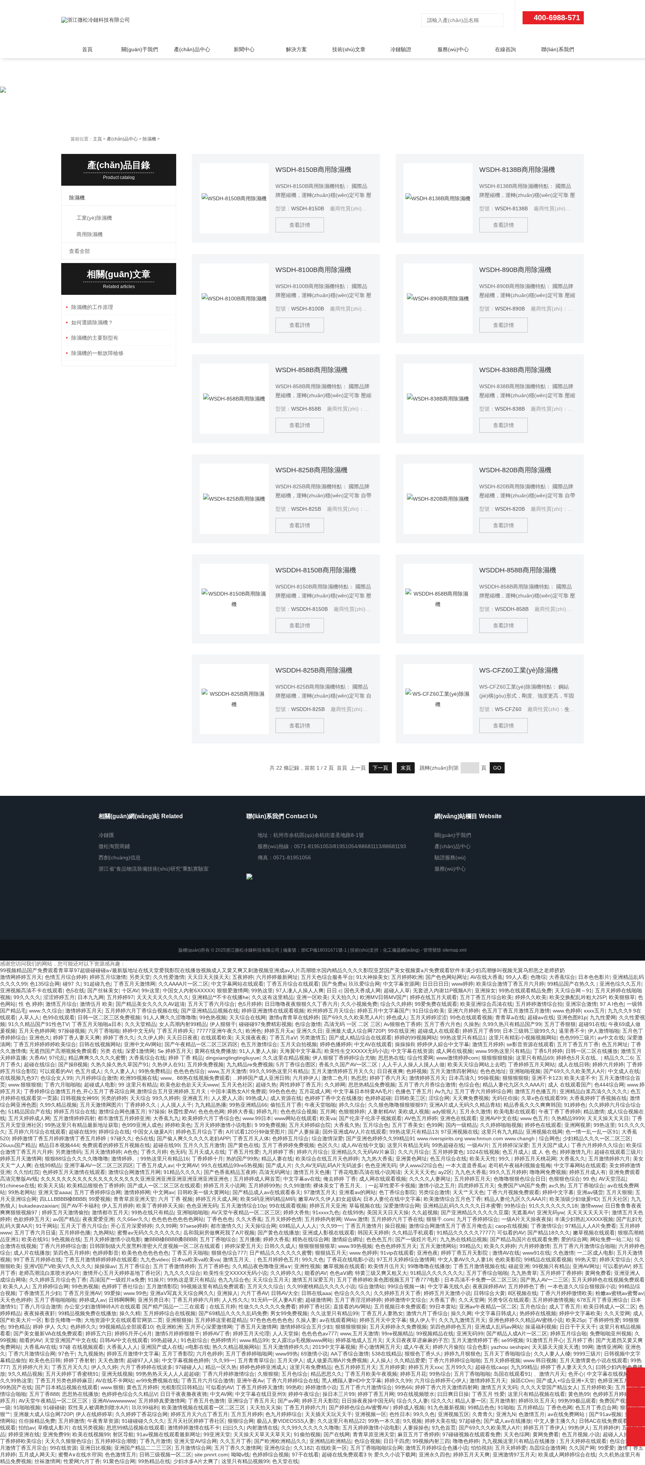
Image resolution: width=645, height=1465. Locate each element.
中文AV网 (221, 1394)
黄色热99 (579, 1394)
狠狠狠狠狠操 (497, 1058)
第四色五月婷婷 (71, 1253)
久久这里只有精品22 (341, 1421)
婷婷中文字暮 (558, 1192)
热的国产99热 (242, 1159)
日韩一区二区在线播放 (591, 1051)
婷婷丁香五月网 (376, 1394)
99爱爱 (606, 1448)
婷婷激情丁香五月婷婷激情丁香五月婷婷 (60, 1138)
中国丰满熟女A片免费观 (238, 1091)
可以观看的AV (56, 1071)
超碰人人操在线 (621, 1434)
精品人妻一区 (470, 1401)
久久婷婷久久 (286, 1273)
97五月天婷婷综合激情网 (406, 1259)
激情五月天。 (238, 1259)
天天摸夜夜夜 (251, 1038)
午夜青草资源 (103, 1421)
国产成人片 (279, 1165)
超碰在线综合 (39, 1064)
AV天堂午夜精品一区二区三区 (245, 1212)
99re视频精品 (397, 1333)
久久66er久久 (133, 1219)
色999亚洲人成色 (142, 1125)
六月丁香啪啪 (103, 1031)
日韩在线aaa (316, 1293)
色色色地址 (493, 1071)
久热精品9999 (567, 1118)
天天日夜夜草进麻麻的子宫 (417, 1340)
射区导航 (123, 1434)
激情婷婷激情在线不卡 (194, 1428)
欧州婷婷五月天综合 (330, 1011)
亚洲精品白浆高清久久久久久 (593, 1091)
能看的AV (316, 1273)
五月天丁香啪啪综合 (507, 1354)
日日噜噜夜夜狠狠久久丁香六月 (301, 1004)
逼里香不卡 (572, 1031)
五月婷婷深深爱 (510, 1145)
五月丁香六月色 (442, 1024)
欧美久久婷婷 (499, 1246)
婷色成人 (396, 1017)
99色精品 (19, 1327)
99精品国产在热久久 (571, 984)
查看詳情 (299, 225)
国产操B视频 (73, 1064)
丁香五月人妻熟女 (382, 1313)
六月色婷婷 (209, 1354)
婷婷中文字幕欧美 (580, 1313)
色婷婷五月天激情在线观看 (74, 1172)
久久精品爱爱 (410, 1360)
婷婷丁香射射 (79, 1360)
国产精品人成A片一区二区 (516, 1333)
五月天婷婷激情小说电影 (223, 1125)
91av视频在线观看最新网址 (168, 1434)
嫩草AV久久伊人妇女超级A (329, 1199)
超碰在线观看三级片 (617, 1152)
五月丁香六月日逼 (35, 1233)
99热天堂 (585, 1259)
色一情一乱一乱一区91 (591, 1132)
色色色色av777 (319, 1333)
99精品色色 (481, 1407)
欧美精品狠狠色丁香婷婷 (95, 1186)
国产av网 (288, 1401)
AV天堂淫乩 (612, 1179)
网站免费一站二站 (611, 1239)
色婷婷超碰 (378, 1098)
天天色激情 (111, 1360)
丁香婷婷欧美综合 (21, 1441)
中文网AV (187, 1165)
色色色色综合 (189, 1071)
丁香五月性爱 (243, 1152)
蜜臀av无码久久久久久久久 (148, 1233)
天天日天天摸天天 (208, 977)
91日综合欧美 (428, 1011)
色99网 (434, 1125)
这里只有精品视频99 (245, 1461)
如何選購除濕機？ (92, 322)
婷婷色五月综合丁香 (199, 1132)
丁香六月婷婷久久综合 (597, 1145)
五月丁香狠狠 (560, 1024)
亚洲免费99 (56, 1434)
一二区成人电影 (595, 1253)
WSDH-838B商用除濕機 (515, 370)
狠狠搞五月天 (330, 1253)
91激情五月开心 (545, 1340)
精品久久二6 (618, 1058)
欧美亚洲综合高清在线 (486, 1004)
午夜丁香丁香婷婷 (559, 1112)
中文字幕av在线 (301, 1179)
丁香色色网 (559, 1407)
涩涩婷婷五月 (59, 997)
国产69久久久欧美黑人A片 (352, 1017)
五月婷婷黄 (392, 1367)
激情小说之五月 (436, 1186)
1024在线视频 (483, 1152)
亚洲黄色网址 (411, 1159)
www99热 (286, 1354)
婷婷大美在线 (440, 1421)
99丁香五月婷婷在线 (37, 1259)
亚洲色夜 (427, 1253)
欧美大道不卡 (580, 1078)
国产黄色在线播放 (278, 1233)
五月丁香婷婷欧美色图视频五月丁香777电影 (389, 1280)
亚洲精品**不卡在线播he (220, 997)
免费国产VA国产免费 (522, 1186)
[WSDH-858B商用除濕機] (234, 399)
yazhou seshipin (510, 1347)
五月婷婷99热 (264, 1186)
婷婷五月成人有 (587, 1172)
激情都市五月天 (110, 1212)
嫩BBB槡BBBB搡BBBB (170, 1239)
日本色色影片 (594, 977)
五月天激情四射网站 (453, 1071)
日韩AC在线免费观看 (603, 1421)
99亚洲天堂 (216, 1434)
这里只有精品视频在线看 (536, 1394)
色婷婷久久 (83, 1327)
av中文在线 (611, 1038)
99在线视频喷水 (415, 1394)
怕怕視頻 (481, 1448)
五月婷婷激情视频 (553, 1300)
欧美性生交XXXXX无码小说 (356, 1051)
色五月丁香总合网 (596, 1407)
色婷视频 (416, 1071)
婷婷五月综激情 (108, 977)
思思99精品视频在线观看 (135, 1428)
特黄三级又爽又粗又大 (381, 1273)
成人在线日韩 (573, 1064)
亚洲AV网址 (586, 1266)
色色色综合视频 (298, 1112)
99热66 (403, 1387)
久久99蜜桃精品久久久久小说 (321, 1286)
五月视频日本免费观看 (400, 1307)
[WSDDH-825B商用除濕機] (234, 699)
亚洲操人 (227, 1293)
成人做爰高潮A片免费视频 (336, 1360)
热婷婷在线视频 (538, 1313)
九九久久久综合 (182, 1273)
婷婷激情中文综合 (405, 1300)
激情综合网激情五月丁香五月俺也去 (450, 1226)
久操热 (471, 1024)
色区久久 (327, 1145)
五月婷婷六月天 (30, 1367)
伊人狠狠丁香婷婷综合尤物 (343, 1058)
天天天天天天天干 (588, 1212)
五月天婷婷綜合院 (310, 1125)
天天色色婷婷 (15, 1300)
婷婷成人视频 (408, 1407)
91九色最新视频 (446, 1407)
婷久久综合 (352, 1105)
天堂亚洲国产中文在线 (70, 1340)
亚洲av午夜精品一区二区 (488, 1307)
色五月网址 (615, 1044)
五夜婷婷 (242, 977)
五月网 (328, 1112)
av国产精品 (66, 1219)
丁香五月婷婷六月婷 (195, 1300)
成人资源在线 (286, 1098)
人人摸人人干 (176, 1105)
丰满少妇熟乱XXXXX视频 (584, 1219)
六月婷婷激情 (534, 1246)
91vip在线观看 (397, 1253)
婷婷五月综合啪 (568, 1333)
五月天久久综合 (265, 1286)
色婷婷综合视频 (270, 1455)
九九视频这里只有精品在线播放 (519, 1441)
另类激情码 (68, 1152)
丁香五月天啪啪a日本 (97, 1024)
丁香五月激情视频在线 (479, 1266)
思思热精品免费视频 (371, 1085)
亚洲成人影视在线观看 (328, 1233)
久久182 (303, 1448)
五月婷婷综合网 (50, 1286)
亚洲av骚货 (590, 1192)
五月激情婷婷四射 (74, 1118)
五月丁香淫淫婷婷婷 (357, 1300)
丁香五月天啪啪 (190, 1253)
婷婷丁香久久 (118, 1038)
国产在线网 (337, 1434)
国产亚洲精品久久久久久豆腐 (475, 1212)
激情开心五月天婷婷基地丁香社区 (121, 1273)
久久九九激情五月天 (462, 1320)
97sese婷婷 (194, 1226)
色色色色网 (211, 1112)
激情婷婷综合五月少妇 (306, 1327)
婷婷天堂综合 (615, 1259)
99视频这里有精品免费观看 (212, 1286)
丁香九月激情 (155, 1441)
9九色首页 (444, 1428)
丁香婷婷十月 (207, 1159)
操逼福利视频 (541, 1327)
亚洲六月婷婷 (463, 1011)
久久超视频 (425, 1212)
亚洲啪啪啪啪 (192, 1212)
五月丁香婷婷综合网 (97, 1192)
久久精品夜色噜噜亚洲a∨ (261, 1266)
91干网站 (46, 1226)
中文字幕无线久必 (449, 1286)
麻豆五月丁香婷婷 (418, 1434)
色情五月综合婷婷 (66, 977)
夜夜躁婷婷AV (489, 1286)
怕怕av (27, 1428)
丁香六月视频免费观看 (513, 1192)
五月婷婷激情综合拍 (539, 1004)
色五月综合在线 (448, 1159)
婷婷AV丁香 (216, 1333)
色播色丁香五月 (413, 1091)
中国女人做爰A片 (153, 1132)
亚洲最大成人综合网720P (355, 1031)
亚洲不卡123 (546, 1078)
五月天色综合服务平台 (327, 977)
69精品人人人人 (298, 1226)
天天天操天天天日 (608, 1118)
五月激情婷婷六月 (609, 1159)
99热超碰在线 (448, 1145)
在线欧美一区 (331, 1448)
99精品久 (470, 1246)
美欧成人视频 (413, 1112)
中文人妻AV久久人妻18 (465, 1259)
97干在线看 (305, 1455)
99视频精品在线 (435, 1333)
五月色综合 (533, 1307)
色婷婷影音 (106, 1253)
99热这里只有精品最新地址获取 (82, 1125)
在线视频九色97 (18, 1078)
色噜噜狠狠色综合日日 (519, 1179)
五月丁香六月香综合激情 (427, 1085)
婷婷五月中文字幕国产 (383, 1011)
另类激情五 (313, 1038)
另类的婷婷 (114, 1098)
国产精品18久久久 (548, 1233)
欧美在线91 (35, 1239)
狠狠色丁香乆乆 (423, 1354)
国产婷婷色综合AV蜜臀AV (359, 1407)
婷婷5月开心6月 (133, 1333)
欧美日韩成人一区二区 (609, 1307)
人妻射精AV (381, 1112)
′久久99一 (331, 1226)
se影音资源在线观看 (530, 1044)
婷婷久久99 (397, 1381)
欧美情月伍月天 (386, 1266)
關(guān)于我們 (139, 49)
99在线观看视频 (287, 1206)
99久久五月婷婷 (508, 1172)
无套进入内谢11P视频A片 (442, 990)
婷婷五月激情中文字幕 (133, 1354)
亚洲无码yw (550, 1212)
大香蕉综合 (562, 977)
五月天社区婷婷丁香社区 (196, 1421)
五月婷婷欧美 (596, 1387)
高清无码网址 (274, 1172)
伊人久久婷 (104, 1367)
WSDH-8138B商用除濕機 (517, 169)
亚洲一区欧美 (312, 997)
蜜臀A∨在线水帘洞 (80, 1455)
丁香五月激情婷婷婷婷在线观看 (100, 1259)
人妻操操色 (416, 1428)
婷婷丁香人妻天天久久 (566, 1367)
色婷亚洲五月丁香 (618, 1381)
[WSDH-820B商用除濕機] (438, 499)
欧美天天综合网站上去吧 (476, 1064)
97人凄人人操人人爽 (300, 990)
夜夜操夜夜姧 (39, 1313)
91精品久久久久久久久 (436, 1273)
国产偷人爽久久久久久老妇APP (193, 1138)
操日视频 (395, 1226)
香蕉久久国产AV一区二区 (349, 1064)
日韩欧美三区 (410, 1098)
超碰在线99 (82, 1132)
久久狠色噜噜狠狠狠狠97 (397, 1105)
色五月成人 (88, 1071)
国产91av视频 (605, 1414)
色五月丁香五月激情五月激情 (516, 1011)
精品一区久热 (221, 1367)
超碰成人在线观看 (438, 1031)
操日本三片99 (338, 1394)
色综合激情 (308, 1024)
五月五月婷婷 (246, 1414)
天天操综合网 (260, 1226)
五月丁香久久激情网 (237, 1448)
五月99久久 (458, 1367)
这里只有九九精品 (502, 1132)
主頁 (97, 139)
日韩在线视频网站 (100, 1044)
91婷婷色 (575, 1105)
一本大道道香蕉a (465, 1165)
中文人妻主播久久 (555, 1421)
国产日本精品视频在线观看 (66, 1387)
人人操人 (380, 1360)
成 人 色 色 (544, 1152)
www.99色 (135, 1293)
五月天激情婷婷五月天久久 (342, 1071)
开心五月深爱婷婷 (131, 1226)
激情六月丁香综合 (427, 1313)
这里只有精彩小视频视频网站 (523, 1038)
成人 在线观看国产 (569, 1085)
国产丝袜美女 (103, 990)
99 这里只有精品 (137, 1085)
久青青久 (482, 1414)
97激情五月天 (320, 1192)
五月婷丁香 (580, 1340)
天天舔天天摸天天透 (555, 1347)
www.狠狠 (112, 1387)
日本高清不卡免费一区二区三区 (480, 1280)
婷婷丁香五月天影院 (465, 1253)
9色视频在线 (66, 1239)
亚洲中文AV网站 (143, 1044)
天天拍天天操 (265, 1407)
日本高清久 (462, 1078)
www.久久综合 (45, 1011)
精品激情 (593, 1112)
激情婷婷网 (137, 1192)
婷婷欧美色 (178, 1125)
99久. (505, 1159)
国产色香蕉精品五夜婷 (230, 1172)
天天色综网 (517, 1434)
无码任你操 (505, 1098)
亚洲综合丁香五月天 (251, 1401)
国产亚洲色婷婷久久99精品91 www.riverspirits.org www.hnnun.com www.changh (441, 1138)
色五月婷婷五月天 (355, 1367)
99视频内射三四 (431, 1441)
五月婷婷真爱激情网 (161, 1401)
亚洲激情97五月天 (514, 1455)
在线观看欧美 (216, 1038)
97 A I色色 (612, 1004)
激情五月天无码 (499, 1387)
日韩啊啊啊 (122, 1300)
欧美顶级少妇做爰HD (574, 1199)
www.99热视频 (355, 1246)
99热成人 (256, 1098)
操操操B (404, 1044)
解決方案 (296, 49)
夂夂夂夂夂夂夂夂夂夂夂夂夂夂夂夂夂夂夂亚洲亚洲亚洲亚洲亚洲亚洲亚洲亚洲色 (135, 1179)
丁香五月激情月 (363, 1226)
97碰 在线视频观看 (81, 1347)
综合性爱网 (420, 1058)
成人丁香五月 (564, 1307)
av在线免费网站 (567, 1414)
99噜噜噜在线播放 (429, 1266)
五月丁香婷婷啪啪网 (248, 1354)
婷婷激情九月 (575, 1152)
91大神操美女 (372, 977)
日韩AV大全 (284, 1293)
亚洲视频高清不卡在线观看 (31, 990)
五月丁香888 (44, 1394)
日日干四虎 (396, 1441)
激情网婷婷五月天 (21, 977)
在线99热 (353, 1212)
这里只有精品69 (534, 1058)
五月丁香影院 (177, 1354)
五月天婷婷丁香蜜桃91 (72, 1374)
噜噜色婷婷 (466, 1441)
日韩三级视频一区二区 (165, 1455)
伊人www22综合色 (421, 1165)
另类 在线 (111, 1051)
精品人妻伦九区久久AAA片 (514, 1085)
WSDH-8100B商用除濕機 (313, 269)
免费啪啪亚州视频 (611, 1333)
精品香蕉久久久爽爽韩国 (532, 1105)
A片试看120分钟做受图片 (255, 1132)
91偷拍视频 (307, 1434)
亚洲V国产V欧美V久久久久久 (57, 1266)
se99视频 (512, 1340)
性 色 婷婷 (31, 1004)
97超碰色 (470, 1421)
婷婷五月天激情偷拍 (65, 1212)
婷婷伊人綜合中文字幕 (443, 1044)
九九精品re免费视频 (250, 1064)
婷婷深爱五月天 (243, 1246)
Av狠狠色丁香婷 (402, 1024)
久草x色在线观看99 (543, 1098)
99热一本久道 (384, 1421)
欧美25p (575, 1320)
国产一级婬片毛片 (416, 1239)
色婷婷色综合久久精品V (129, 1394)
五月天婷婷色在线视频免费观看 (608, 1280)
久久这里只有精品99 (334, 1313)
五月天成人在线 (206, 1152)
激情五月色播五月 (536, 1091)
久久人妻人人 (119, 1071)
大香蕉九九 (166, 1118)
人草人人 (29, 1017)
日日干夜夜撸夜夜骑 (183, 1394)
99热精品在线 (154, 1461)
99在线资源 (63, 1448)
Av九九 (443, 1091)
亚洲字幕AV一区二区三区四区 (98, 1165)
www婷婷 (462, 984)
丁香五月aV (283, 1038)
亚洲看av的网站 (357, 1192)
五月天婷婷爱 (510, 1448)
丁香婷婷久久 (141, 1105)
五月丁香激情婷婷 (174, 1266)
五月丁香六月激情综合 (366, 1387)
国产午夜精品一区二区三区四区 (201, 1044)
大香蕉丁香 (442, 1300)
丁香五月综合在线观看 (293, 984)
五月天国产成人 (550, 1145)
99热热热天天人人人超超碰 (167, 1374)
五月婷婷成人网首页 (256, 1179)
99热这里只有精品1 (463, 1038)
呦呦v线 (240, 1455)
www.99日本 (257, 1118)
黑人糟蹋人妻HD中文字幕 (351, 1381)
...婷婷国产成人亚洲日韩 (261, 1078)
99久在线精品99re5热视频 (232, 1165)
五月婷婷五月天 (472, 1179)
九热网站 (103, 1233)
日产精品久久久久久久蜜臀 (280, 1253)
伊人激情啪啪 (603, 1031)
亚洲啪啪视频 (524, 1071)
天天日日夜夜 (182, 1038)
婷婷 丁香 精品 (185, 1058)
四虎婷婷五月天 (476, 1186)
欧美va (328, 1118)
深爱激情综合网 (401, 1206)
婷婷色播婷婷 (335, 1044)
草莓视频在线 (364, 1206)
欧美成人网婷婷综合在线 (567, 1455)
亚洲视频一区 (370, 1414)
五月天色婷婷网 (37, 1031)
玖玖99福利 (145, 1407)
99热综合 (515, 1206)
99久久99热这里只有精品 (278, 1071)
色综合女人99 (56, 1078)
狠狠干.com (440, 1219)
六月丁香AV (254, 1293)
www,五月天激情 (227, 1071)
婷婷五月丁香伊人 (544, 1428)
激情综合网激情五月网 (134, 1172)
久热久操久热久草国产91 (120, 1064)
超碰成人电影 (99, 1085)
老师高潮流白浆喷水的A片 (49, 1273)
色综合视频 (367, 1441)
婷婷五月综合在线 (75, 1112)
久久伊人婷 (150, 1038)
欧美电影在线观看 (515, 1112)
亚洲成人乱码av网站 (498, 1327)
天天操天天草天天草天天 (262, 1434)
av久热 (557, 1186)
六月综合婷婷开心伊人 (440, 1381)
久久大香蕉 (249, 1219)
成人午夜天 (416, 1347)
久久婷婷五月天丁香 (397, 1293)
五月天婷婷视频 (502, 1360)
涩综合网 (439, 1098)
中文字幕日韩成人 (496, 1313)
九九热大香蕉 (377, 1159)
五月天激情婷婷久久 (285, 1347)
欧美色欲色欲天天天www (189, 1085)
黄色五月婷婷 (142, 1387)
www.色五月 (534, 1118)
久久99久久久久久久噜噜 (310, 1428)
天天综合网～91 (573, 990)
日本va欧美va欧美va (196, 1259)
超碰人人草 (397, 990)
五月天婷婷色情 (283, 1219)
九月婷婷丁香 (278, 1152)
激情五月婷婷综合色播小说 (436, 1448)
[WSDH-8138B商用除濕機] (438, 198)
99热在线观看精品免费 (525, 990)
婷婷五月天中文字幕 (382, 1320)
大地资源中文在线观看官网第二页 (123, 1320)
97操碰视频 (71, 1031)
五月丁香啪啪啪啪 (55, 1300)
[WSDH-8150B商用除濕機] (234, 198)
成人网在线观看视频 (382, 1179)
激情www (591, 1206)
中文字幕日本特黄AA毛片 (362, 1091)
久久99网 (166, 1226)
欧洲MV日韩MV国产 (383, 997)
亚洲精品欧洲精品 (330, 1441)
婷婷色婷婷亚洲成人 (263, 1367)
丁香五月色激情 (206, 1401)
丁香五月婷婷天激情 (259, 1387)
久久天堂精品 (140, 1024)
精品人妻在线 (277, 1159)
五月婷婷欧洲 (407, 977)
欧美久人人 (16, 1286)
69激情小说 (314, 1354)
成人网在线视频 (454, 1051)
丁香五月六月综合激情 (207, 1381)
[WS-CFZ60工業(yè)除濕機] (438, 699)
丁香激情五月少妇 (39, 1293)
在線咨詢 (505, 49)
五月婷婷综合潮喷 (116, 1441)
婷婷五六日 (98, 1333)
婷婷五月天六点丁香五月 (199, 1414)
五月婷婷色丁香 (526, 1286)
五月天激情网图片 (101, 1105)
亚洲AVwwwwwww (113, 1401)
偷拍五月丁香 (286, 1105)
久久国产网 (582, 1448)
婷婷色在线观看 (543, 1125)
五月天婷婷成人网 (29, 1118)
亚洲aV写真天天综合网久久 (182, 1293)
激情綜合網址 (347, 1239)
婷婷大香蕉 (240, 1112)
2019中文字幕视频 (334, 1347)
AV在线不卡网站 (114, 1381)
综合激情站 (371, 1286)
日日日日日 (436, 984)
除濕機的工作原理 (92, 307)
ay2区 (445, 1172)
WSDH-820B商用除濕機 (515, 470)
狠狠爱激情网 (232, 990)
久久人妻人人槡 (552, 1354)
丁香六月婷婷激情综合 (228, 1374)
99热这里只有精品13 (413, 1132)
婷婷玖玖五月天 (536, 1401)
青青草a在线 (509, 1017)
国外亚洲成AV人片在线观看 (354, 1132)
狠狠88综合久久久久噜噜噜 (76, 1159)
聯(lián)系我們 (557, 49)
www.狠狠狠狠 (24, 1085)
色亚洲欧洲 (169, 1327)
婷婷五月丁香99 (481, 1031)
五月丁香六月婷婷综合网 (483, 1091)
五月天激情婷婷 (102, 1152)
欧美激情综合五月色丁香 (452, 1199)
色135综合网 (45, 984)
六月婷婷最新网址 (277, 977)
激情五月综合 (61, 1004)
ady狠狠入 (444, 1112)
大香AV (37, 1058)
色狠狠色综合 (564, 1179)
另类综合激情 (434, 1192)
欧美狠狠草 (622, 997)
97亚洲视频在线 (459, 1132)
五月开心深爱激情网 (208, 1327)
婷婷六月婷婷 (608, 1064)
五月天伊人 (290, 1360)
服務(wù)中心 (453, 49)
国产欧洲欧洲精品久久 (280, 1441)
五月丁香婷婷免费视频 (288, 1145)
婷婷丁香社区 (314, 1307)
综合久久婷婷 (396, 1004)
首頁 (87, 49)
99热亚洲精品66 (248, 1105)
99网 (587, 1347)
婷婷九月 (266, 1112)
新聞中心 (244, 49)
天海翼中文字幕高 (300, 1051)
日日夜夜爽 (390, 1071)
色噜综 (538, 977)
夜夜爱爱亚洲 (98, 1219)
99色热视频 (212, 1017)
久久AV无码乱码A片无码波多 (328, 1165)
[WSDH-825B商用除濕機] (234, 499)
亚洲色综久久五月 (620, 984)
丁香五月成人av (154, 1165)
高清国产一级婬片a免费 (117, 1280)
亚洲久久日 (309, 1031)
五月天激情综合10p (243, 1206)
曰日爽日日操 (453, 1394)
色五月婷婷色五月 (278, 1259)
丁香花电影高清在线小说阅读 (367, 1172)
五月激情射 (502, 1401)
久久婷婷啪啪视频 (501, 1125)
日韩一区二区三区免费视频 (109, 1017)
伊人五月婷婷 (117, 1206)
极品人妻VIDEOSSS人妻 (285, 1421)
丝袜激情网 (47, 1461)
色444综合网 (609, 1085)
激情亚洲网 (609, 1347)
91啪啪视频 (26, 1407)
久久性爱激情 (168, 977)
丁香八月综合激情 (40, 1307)
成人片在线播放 (31, 1253)
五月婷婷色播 (74, 1233)
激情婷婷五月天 (83, 1011)
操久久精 (129, 1313)
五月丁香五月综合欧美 (486, 997)
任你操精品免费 (37, 1421)
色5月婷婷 (250, 1004)
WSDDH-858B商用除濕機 (517, 570)
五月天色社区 (237, 1085)
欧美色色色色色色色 (145, 1253)
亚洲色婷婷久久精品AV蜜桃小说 (526, 1320)
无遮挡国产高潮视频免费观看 (63, 1051)
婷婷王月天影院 (320, 1401)
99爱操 (112, 1293)
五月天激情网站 (438, 1246)
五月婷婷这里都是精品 (221, 1320)
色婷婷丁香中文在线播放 (333, 1098)
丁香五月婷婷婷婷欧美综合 (44, 1044)
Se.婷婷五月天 (174, 1051)
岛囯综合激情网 (547, 1448)
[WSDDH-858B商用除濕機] (438, 599)
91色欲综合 (194, 1340)
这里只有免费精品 (310, 1367)
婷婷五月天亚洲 (327, 1206)
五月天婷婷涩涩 (428, 1017)
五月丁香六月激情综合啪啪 (584, 1246)
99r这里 (150, 990)
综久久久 (441, 1401)
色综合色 (469, 1085)
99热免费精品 (154, 1071)
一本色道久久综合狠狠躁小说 (582, 1286)
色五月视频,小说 (581, 1434)
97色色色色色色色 (271, 1320)
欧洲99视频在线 (139, 1078)
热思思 (359, 1078)
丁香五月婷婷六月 (305, 1407)
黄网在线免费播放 (215, 1051)
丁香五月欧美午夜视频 (371, 1374)
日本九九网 (91, 997)
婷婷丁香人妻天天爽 (76, 1038)
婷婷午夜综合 (304, 1394)
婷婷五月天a (278, 1031)
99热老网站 (21, 1192)
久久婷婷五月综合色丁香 (58, 1280)
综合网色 (549, 1138)
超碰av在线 (540, 1017)
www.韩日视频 (540, 1360)
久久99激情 (296, 1186)
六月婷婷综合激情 (96, 1078)
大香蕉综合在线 (147, 1058)
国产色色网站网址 (446, 977)
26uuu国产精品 (18, 1145)
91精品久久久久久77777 (465, 1233)
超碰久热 (266, 1085)
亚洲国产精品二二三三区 (143, 1448)
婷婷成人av (92, 1300)
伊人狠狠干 (223, 1024)
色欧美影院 (508, 1259)
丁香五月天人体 (251, 1138)
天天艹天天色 (468, 1192)
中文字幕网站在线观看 (237, 984)
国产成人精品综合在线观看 (360, 1038)
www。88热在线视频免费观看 (195, 1078)
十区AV (130, 990)
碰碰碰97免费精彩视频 (265, 1024)
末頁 (406, 768)
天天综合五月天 (270, 1280)
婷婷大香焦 (296, 1212)
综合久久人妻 (412, 1401)
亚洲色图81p (572, 1017)
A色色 (131, 1152)
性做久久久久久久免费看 (267, 1307)
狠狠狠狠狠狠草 (317, 1246)
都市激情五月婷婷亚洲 (124, 1118)
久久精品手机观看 (413, 1233)
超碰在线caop (491, 1367)
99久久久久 (26, 997)
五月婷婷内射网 (323, 1219)
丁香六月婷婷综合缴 (63, 1246)
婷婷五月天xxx (425, 1367)
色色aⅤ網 (341, 1273)
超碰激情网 (318, 1300)
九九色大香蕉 (470, 1172)
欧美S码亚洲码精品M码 (267, 1199)
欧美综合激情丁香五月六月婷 (510, 984)
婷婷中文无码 (138, 1031)
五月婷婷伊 (606, 1428)
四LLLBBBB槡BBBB (63, 1199)
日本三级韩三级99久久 (529, 1031)
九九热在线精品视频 (463, 1239)
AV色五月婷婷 (421, 1118)
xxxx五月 (594, 1011)
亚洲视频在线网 (544, 1132)
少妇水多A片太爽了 (195, 1461)
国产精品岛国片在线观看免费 (524, 1239)
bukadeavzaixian (38, 1206)
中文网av (163, 1192)
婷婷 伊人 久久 (50, 1327)
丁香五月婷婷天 (175, 1031)
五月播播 (249, 1239)
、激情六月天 (549, 1374)
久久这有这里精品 (272, 997)
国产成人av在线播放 (507, 1421)
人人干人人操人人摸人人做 (413, 1064)
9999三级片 (587, 1354)
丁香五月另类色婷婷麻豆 (64, 1381)
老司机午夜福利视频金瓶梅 (519, 1165)
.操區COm (521, 1381)
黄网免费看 (598, 1273)
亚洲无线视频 (117, 1374)
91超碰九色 (97, 984)
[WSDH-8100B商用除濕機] (234, 298)
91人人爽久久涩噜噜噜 (169, 1017)
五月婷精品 (530, 1407)
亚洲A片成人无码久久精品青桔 (465, 1105)
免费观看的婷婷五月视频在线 (116, 1145)
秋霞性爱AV (181, 1112)
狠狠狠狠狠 (515, 1078)
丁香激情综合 (546, 1226)
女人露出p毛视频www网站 (302, 1340)
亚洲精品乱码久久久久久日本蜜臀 (462, 1206)
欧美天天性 (483, 1159)
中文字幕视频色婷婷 (185, 1360)
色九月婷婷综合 (283, 1414)
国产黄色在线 (243, 1145)
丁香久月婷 (154, 1152)
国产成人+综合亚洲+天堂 (565, 1381)
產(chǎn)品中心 (192, 49)
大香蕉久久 (572, 1159)
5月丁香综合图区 (296, 1064)
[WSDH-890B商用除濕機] (438, 298)
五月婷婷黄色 (448, 1152)
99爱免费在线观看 (436, 1004)
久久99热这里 (16, 1381)
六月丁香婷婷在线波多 (146, 1367)
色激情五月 (531, 1414)
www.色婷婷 (567, 1011)
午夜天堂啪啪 (320, 1105)
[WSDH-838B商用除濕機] (438, 399)
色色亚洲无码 (380, 1165)
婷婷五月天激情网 (21, 1159)
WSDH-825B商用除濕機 (311, 470)
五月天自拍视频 (298, 1044)
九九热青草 (524, 1273)
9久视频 (412, 1421)
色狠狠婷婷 (352, 1112)
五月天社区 (615, 1199)
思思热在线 (391, 1058)
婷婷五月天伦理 (251, 1333)
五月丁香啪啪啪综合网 (376, 1448)
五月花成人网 (314, 1091)
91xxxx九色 (325, 1212)
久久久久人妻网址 (430, 1179)
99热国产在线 (16, 1387)
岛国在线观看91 (512, 1374)
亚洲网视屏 (577, 1125)
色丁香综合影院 (397, 1192)
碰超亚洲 (518, 1266)
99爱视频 (99, 1199)
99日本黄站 (442, 1307)
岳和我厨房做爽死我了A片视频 (219, 1233)
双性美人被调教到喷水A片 (98, 1407)
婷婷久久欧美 (530, 997)
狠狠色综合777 (228, 1253)
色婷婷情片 (224, 1340)
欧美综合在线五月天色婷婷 (327, 1159)
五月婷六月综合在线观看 (37, 1132)
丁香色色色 (220, 1219)
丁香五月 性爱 (488, 1394)
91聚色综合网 (119, 1461)
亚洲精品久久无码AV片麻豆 (363, 1152)
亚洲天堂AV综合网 (195, 1441)
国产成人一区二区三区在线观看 (163, 1186)
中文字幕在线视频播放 (613, 1374)
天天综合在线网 (247, 1017)
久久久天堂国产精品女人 (549, 1387)
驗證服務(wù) (450, 857)
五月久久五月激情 (204, 1145)
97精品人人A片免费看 (590, 1226)
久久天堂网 (471, 1300)
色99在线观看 (59, 1017)
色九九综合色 (233, 1280)
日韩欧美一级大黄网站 (203, 1192)
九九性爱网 (603, 1017)
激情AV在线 (506, 1253)
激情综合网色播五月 (122, 1112)
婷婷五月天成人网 (216, 1199)
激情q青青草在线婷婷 (294, 1017)
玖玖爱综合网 (364, 984)
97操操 (157, 1112)
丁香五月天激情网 (134, 984)
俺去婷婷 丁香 (339, 1179)
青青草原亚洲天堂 (134, 1199)
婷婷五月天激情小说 (447, 1293)
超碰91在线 (592, 1024)
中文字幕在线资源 (412, 1051)
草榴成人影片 (53, 1428)
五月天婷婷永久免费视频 (398, 1327)
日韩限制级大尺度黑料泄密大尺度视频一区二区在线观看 (156, 1246)
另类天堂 (139, 977)
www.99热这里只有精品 (503, 1051)
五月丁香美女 (407, 1125)
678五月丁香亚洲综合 (602, 1300)
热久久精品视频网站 (235, 1347)
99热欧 (294, 1387)
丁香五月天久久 (70, 1367)
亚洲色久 (39, 1038)
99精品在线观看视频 (548, 1259)
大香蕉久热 (347, 1125)
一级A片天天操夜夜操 (526, 1219)
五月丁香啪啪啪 (472, 1374)
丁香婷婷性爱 (604, 1320)
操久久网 (461, 1313)
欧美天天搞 (51, 1186)
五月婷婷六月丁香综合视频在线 (141, 1011)
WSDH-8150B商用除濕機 (313, 169)
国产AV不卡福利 (80, 1206)
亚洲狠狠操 (179, 1320)
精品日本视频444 (59, 1145)
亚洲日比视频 (95, 1448)
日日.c (334, 990)
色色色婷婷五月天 (396, 1246)
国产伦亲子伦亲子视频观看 (370, 1118)
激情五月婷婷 (488, 1044)
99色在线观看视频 (471, 1017)
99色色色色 (282, 1091)
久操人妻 (306, 1320)
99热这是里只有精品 (191, 1280)
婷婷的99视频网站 (416, 1038)
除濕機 (149, 139)
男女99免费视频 (289, 1313)
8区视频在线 (522, 1293)
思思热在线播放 (80, 1394)
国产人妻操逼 (304, 1132)
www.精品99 (254, 1340)
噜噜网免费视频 (548, 1172)
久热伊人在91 (168, 1064)
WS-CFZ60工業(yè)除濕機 (518, 670)
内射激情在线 (262, 1428)
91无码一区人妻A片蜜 (276, 1300)
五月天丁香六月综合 (211, 1004)
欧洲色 (253, 1031)
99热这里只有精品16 (164, 1159)
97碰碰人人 (188, 1367)
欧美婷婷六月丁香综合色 (211, 1118)
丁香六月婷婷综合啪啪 (455, 1360)
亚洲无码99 (470, 1333)
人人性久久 (235, 1300)
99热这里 (262, 990)
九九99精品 (524, 1367)
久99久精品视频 (58, 1105)
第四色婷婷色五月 (451, 1327)
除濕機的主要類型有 (94, 338)
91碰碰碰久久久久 (143, 1421)
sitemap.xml (454, 950)
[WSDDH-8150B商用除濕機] (234, 599)
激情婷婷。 (124, 1159)
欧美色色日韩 (44, 1360)
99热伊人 (579, 1428)
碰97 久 (72, 984)
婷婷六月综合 (312, 1152)
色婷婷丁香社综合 (122, 1286)
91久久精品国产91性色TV (38, 1024)
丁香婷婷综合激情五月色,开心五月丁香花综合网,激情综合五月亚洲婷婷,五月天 (116, 1091)
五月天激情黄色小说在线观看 (593, 1360)
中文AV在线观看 (373, 1044)
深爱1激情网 (140, 1051)
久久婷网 (334, 1085)
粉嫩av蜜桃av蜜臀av (619, 1293)
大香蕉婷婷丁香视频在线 (598, 1098)
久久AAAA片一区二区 (183, 984)
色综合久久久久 (352, 1293)
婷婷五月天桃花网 (535, 1159)
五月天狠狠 (619, 1192)
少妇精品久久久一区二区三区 (597, 1138)
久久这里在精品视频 (285, 1058)
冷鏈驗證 (400, 49)
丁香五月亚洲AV (82, 1293)
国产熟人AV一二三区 (544, 1280)
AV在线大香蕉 (486, 977)
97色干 (66, 1354)
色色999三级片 (577, 1038)
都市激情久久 (226, 1226)
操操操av (105, 1266)
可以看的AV (616, 1266)
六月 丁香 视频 (175, 1199)
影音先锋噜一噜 (63, 1320)
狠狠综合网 (241, 1421)
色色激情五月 (120, 1455)
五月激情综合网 (193, 1448)
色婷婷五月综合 (290, 1138)
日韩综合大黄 (489, 1293)
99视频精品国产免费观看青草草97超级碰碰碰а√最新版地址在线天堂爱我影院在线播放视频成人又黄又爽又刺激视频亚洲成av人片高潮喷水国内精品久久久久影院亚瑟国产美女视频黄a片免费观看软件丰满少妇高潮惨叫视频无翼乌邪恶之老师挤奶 (282, 970)
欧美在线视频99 (91, 1434)
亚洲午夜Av (250, 1381)
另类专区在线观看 (508, 1300)
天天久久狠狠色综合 (68, 1441)
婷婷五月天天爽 (471, 1455)
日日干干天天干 (578, 1327)
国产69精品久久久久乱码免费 (233, 1313)
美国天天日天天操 (388, 1212)
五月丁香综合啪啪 (487, 1273)
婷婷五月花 (413, 1374)
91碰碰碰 (54, 1407)
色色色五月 (379, 1239)
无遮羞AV (523, 1212)
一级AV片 (478, 1145)
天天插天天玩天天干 (328, 1414)
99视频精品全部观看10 (126, 1327)
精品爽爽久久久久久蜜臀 (97, 1058)
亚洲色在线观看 (458, 1118)
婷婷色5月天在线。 (578, 1058)
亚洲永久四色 (434, 1455)
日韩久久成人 (280, 1246)
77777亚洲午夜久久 (219, 1031)
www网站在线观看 (295, 1118)
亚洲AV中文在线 (498, 1118)
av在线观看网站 (338, 1320)
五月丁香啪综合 (586, 1186)
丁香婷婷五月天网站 (531, 1064)
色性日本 (399, 1414)
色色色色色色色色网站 (178, 1219)
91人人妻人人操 (258, 1051)
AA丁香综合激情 (350, 1354)
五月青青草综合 (256, 1360)
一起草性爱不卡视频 (391, 1186)
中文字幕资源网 (401, 984)
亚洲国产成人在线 (162, 1347)
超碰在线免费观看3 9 (346, 1455)
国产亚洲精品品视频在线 (210, 1011)
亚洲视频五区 (453, 1414)
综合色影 (477, 1347)
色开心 (576, 1374)
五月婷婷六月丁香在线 (397, 1219)
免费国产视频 (614, 1401)
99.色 (589, 1179)
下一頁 (380, 768)
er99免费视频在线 (157, 1381)
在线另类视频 (87, 1428)
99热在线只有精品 (152, 1212)
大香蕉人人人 (122, 1347)
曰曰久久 (233, 1428)
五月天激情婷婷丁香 (474, 1340)
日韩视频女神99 (79, 1098)
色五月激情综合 (259, 1044)
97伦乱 (57, 1058)
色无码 (178, 1152)
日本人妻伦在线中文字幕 (392, 1199)
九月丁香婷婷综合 (477, 1219)
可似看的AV (510, 1233)
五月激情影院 (162, 1286)
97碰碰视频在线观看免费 (471, 1434)
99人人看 (516, 977)
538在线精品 (387, 1354)
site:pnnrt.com (211, 1455)
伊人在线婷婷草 (94, 1414)
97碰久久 (121, 1138)
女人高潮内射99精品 (183, 1024)
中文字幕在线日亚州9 (260, 1394)
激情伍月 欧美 (96, 1004)
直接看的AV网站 (352, 1307)
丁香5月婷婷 (548, 1051)
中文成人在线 (623, 1071)
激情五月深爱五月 (313, 1280)
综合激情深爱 (327, 1138)
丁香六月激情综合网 (31, 1354)
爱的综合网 (574, 1239)
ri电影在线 (197, 1347)
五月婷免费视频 (205, 1064)
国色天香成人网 (362, 990)
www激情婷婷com (457, 1058)
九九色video (154, 1259)
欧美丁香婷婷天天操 (159, 1206)
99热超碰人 (164, 1340)
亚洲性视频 (307, 1266)
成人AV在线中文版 (362, 1145)
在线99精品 (47, 1165)
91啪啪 (506, 1407)
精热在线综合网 (310, 1239)
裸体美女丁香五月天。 (339, 1186)
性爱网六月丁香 (81, 1461)
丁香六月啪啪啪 (62, 1085)
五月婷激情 (71, 1421)
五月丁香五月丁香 (578, 1044)
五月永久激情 (475, 1112)
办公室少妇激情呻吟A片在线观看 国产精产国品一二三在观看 (135, 1307)
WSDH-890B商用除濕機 (515, 269)
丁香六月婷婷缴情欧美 (566, 1293)
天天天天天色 (419, 1172)
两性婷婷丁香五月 (300, 1085)
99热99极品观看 (577, 1401)
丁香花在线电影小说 (350, 1259)
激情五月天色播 (311, 1172)
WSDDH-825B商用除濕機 (313, 670)
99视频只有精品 (551, 1266)
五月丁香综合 (134, 1266)
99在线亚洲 (401, 1031)
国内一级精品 (461, 1125)
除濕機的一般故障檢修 (97, 353)
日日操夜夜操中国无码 (368, 1401)
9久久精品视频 (25, 1374)
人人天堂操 (285, 1333)
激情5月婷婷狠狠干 (177, 1333)
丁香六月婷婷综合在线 (293, 1381)
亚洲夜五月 (195, 1098)
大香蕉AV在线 (40, 1347)
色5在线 (75, 990)
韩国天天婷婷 (373, 1233)
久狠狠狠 (268, 1374)
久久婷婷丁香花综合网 (141, 1414)
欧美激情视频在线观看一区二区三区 (204, 1407)
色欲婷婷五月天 (31, 1219)
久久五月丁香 (235, 1441)
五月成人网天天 (37, 1455)
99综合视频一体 (406, 1286)
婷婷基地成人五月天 (359, 1340)
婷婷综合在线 (114, 1132)
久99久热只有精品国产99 (511, 1024)
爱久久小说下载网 (395, 1455)
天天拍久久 (344, 997)
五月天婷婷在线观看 (583, 1441)
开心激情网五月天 (380, 1347)
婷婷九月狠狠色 (462, 1354)
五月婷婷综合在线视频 (169, 1313)
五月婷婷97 (120, 997)
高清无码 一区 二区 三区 (352, 1024)
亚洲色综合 (277, 1448)
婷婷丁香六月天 (388, 1078)
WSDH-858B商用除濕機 (311, 370)
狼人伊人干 (422, 1320)
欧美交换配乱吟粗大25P (577, 997)
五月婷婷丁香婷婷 (561, 1273)
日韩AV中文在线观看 (124, 1340)
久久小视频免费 (359, 1004)
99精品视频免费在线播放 (87, 1313)
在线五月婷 (222, 1307)
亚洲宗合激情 (581, 1004)
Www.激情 (356, 1219)
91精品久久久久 (182, 1172)
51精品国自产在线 (29, 1112)
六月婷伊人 (306, 1078)
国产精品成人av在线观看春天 (267, 1192)
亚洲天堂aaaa (54, 1192)
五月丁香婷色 (213, 1266)
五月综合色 (376, 1125)
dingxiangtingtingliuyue (232, 1058)
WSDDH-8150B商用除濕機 (315, 570)
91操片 (156, 1280)
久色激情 (563, 1253)
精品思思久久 (326, 1374)
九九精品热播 (210, 1105)
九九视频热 (91, 1354)
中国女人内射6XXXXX (188, 990)
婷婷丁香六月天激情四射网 (446, 1387)
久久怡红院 (26, 1172)
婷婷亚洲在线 (24, 1434)
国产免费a (334, 984)
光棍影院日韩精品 (182, 1387)
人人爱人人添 (227, 1098)
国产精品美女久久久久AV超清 (150, 1004)
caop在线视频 (511, 1226)
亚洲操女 (485, 990)
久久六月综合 (413, 1152)
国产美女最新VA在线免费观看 (47, 1333)
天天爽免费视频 (470, 1098)
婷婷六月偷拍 (448, 1347)
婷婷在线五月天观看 (433, 997)
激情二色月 (335, 1078)
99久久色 (313, 1259)
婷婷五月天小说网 (224, 1186)
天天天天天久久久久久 (163, 997)
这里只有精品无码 (408, 1145)
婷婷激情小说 (321, 1387)
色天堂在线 (285, 1461)
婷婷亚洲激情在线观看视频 (273, 1011)
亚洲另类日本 (153, 1300)
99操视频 (488, 1078)
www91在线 (536, 1253)
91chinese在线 (17, 1186)
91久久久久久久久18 (553, 1206)
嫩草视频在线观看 (594, 1233)
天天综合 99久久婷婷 (154, 1098)
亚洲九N (505, 1414)
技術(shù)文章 (348, 49)
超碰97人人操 (143, 1360)
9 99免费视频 (270, 1125)
